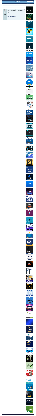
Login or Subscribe (31, 0)
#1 (24, 9)
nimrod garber (4, 11)
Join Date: (4, 13)
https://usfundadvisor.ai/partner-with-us (11, 16)
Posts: (4, 14)
